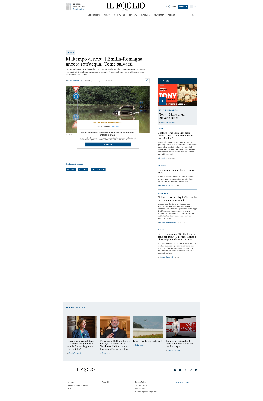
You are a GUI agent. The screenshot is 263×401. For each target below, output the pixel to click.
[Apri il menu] (69, 15)
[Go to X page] (186, 370)
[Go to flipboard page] (196, 370)
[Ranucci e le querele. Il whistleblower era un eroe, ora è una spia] (181, 327)
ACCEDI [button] (115, 126)
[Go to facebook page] (175, 370)
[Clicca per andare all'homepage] (85, 370)
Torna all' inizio (183, 382)
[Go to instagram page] (191, 370)
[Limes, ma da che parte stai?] (148, 327)
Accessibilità (140, 388)
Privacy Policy (140, 382)
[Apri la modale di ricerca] (193, 15)
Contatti (71, 382)
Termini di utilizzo (141, 385)
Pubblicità (105, 382)
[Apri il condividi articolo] (147, 81)
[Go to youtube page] (180, 370)
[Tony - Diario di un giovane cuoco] (177, 95)
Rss (69, 388)
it (191, 6)
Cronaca (70, 52)
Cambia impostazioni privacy (145, 392)
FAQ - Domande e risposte (78, 385)
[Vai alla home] (126, 6)
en (195, 6)
